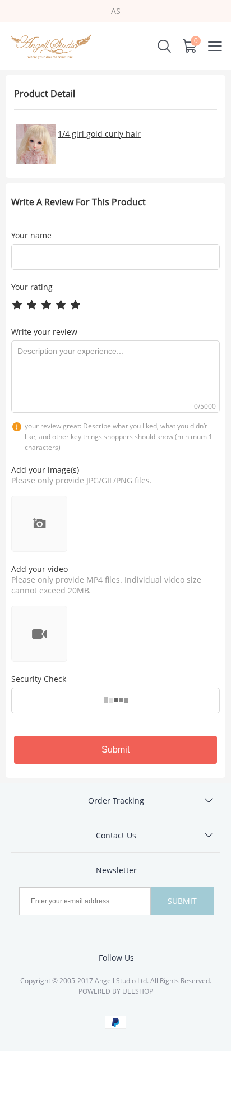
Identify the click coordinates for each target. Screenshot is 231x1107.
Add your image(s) (45, 469)
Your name (31, 235)
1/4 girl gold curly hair (99, 133)
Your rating (32, 287)
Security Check (38, 679)
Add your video (39, 569)
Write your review (44, 331)
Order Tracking (116, 800)
